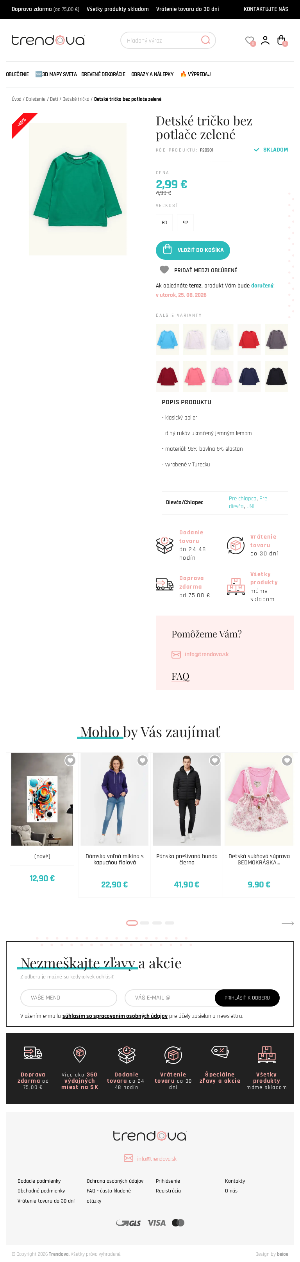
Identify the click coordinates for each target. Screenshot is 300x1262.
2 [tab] (144, 923)
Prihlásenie (168, 1181)
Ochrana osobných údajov (115, 1181)
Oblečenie (17, 74)
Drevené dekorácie (103, 74)
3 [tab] (157, 923)
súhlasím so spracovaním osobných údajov (115, 1016)
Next (288, 923)
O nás (231, 1190)
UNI (250, 506)
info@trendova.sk (207, 654)
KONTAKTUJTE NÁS (266, 9)
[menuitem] (19, 74)
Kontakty (235, 1181)
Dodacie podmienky (39, 1181)
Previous (12, 923)
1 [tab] (132, 923)
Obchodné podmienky (41, 1190)
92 (185, 222)
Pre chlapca (243, 498)
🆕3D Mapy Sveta (56, 74)
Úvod (16, 99)
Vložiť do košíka (201, 250)
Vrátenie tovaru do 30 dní (187, 9)
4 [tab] (169, 923)
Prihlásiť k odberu (247, 997)
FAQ (180, 675)
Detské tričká (75, 99)
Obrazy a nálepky (152, 74)
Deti (54, 99)
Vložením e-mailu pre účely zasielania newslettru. (131, 1016)
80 (164, 222)
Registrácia (168, 1190)
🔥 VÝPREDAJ (195, 74)
